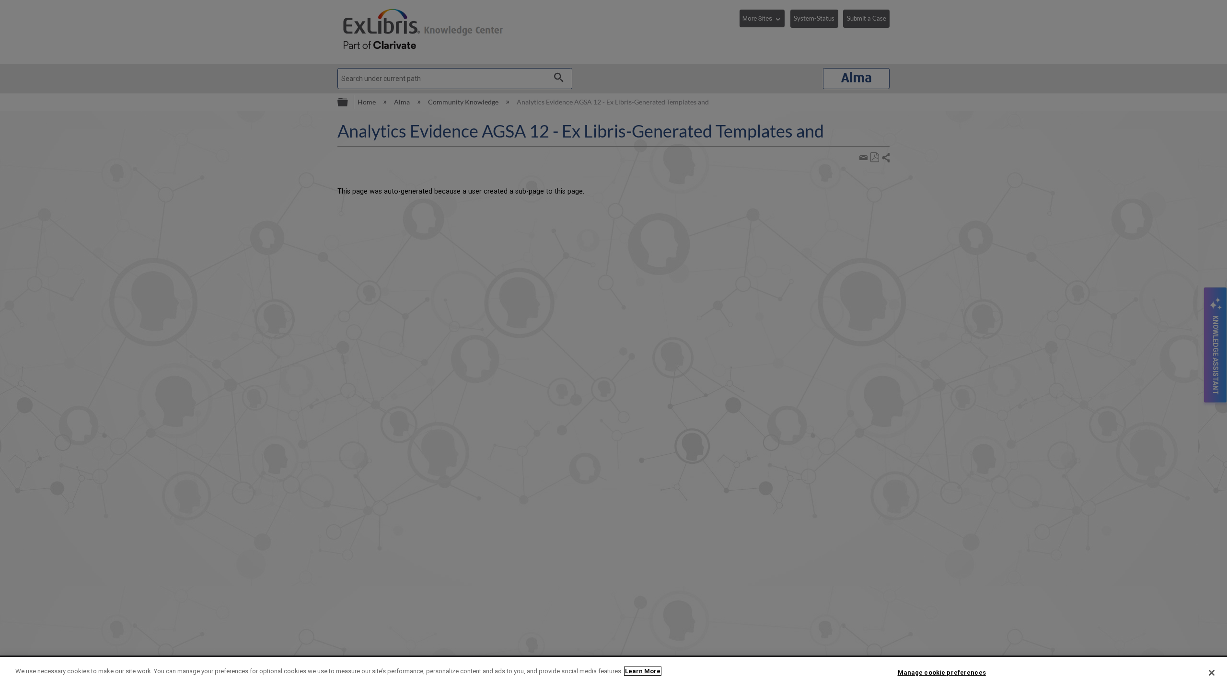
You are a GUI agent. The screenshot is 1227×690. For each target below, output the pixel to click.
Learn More (642, 671)
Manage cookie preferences (942, 672)
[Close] (1211, 672)
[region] (613, 673)
